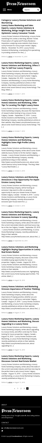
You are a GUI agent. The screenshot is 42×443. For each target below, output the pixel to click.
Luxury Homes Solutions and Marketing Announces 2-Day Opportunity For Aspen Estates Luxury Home (20, 179)
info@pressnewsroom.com (14, 428)
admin (10, 57)
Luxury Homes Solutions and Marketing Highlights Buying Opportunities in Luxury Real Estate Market (20, 249)
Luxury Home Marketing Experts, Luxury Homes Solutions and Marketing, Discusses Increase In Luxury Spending (20, 214)
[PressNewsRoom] (21, 4)
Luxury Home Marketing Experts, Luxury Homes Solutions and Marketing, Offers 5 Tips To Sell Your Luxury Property (20, 65)
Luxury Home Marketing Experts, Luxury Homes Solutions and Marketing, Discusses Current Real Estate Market (20, 358)
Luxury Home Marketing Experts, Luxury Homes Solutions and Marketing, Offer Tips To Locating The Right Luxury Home (20, 102)
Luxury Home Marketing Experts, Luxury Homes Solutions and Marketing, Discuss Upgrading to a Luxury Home (20, 321)
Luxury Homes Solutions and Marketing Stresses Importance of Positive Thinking (20, 287)
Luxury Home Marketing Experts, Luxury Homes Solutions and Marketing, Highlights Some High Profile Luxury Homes (20, 141)
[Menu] (4, 10)
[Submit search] (39, 10)
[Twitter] (2, 431)
